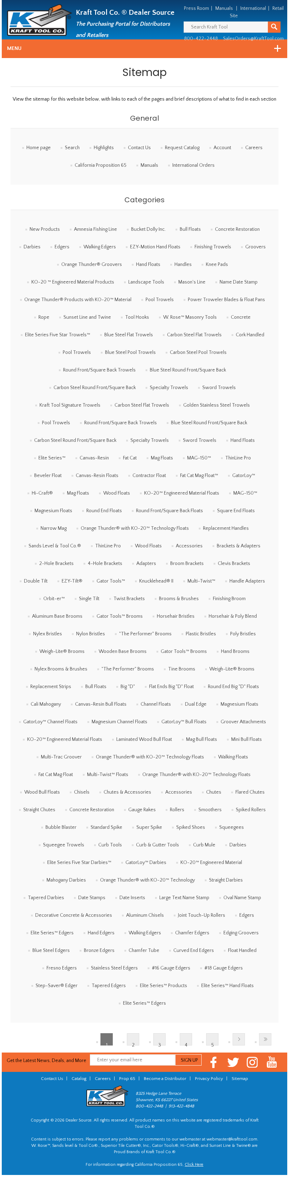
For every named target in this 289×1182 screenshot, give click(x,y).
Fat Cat (130, 458)
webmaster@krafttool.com (232, 1139)
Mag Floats (162, 458)
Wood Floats (116, 493)
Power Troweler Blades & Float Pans (226, 300)
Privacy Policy (209, 1078)
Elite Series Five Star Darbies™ (79, 862)
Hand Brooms (235, 651)
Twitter (233, 1062)
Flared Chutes (250, 792)
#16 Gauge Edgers (171, 968)
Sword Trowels (219, 387)
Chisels (82, 792)
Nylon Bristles (90, 634)
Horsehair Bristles (176, 616)
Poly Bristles (243, 634)
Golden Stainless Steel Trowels (216, 405)
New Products (45, 229)
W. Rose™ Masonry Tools (190, 317)
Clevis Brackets (234, 563)
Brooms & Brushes (179, 599)
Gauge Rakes (142, 810)
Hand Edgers (101, 933)
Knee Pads (217, 264)
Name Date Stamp (239, 282)
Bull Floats (190, 229)
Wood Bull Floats (42, 792)
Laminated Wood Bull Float (144, 739)
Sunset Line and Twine (87, 317)
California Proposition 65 (101, 165)
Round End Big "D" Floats (233, 687)
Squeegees (231, 827)
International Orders (193, 165)
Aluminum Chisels (145, 915)
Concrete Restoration (237, 229)
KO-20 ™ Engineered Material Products (72, 282)
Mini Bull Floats (246, 739)
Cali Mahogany (46, 704)
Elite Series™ (52, 458)
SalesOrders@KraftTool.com (253, 39)
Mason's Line (191, 282)
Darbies (32, 247)
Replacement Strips (50, 687)
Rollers (177, 810)
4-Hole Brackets (105, 563)
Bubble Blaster (60, 827)
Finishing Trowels (213, 247)
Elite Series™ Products (163, 986)
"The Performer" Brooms (145, 634)
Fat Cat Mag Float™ (199, 475)
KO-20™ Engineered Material (211, 862)
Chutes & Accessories (127, 792)
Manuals (224, 8)
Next (239, 1039)
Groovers (255, 247)
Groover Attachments (243, 722)
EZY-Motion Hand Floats (155, 247)
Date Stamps (91, 898)
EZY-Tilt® (72, 581)
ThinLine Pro (238, 458)
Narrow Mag (54, 528)
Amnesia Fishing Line (95, 229)
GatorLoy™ (243, 475)
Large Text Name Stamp (184, 898)
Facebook (214, 1062)
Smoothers (210, 810)
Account (222, 148)
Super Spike (149, 827)
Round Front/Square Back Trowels (99, 370)
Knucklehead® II (156, 581)
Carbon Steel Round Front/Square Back (95, 387)
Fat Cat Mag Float (55, 774)
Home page (38, 148)
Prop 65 (127, 1078)
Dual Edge (196, 704)
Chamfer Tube (144, 950)
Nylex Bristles (47, 634)
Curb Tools (110, 845)
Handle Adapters (247, 581)
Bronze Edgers (99, 950)
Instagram (252, 1062)
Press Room (196, 8)
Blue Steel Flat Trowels (128, 335)
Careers (254, 148)
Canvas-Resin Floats (97, 475)
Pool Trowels (160, 300)
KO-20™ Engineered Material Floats (181, 493)
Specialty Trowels (169, 387)
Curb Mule (204, 845)
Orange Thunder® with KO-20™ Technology (147, 880)
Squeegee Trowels (63, 845)
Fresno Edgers (62, 968)
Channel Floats (156, 704)
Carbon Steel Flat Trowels (194, 335)
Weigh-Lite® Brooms (62, 651)
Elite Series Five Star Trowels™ (57, 335)
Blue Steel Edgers (51, 950)
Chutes (213, 792)
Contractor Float (149, 475)
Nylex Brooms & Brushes (61, 669)
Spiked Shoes (190, 827)
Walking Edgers (100, 247)
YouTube (272, 1062)
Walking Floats (233, 757)
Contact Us (139, 148)
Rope (43, 317)
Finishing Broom (229, 599)
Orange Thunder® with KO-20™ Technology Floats (135, 528)
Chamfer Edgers (192, 933)
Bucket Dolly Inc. (148, 229)
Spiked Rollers (251, 810)
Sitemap (240, 1078)
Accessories (189, 546)
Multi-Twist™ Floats (107, 774)
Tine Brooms (181, 669)
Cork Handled (250, 335)
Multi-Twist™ (201, 581)
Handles (183, 264)
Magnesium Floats (53, 511)
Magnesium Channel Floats (119, 722)
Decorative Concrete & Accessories (73, 915)
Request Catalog (182, 148)
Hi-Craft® (42, 493)
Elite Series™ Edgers (52, 933)
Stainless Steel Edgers (114, 968)
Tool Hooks (137, 317)
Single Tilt (89, 599)
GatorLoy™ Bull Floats (184, 722)
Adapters (146, 563)
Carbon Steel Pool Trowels (198, 352)
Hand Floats (148, 264)
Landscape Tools (146, 282)
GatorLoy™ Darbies (145, 862)
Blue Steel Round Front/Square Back (188, 370)
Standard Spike (106, 827)
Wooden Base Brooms (123, 651)
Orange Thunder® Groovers (91, 264)
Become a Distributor (165, 1078)
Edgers (62, 247)
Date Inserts (132, 898)
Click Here (194, 1164)
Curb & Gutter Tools (157, 845)
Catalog (79, 1078)
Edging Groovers (241, 933)
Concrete (241, 317)
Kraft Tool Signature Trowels (69, 405)
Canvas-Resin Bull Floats (101, 704)
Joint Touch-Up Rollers (201, 915)
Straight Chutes (39, 810)
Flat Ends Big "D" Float (171, 687)
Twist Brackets (129, 599)
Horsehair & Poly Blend (233, 616)
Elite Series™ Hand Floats (227, 986)
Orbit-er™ (54, 599)
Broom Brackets (187, 563)
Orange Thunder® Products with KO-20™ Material (77, 300)
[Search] (274, 27)
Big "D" (128, 687)
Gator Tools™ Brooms (120, 616)
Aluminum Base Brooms (57, 616)
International (253, 8)
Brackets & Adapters (238, 546)
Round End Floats (104, 511)
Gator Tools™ (111, 581)
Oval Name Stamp (242, 898)
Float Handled (242, 950)
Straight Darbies (226, 880)
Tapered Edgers (109, 986)
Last (265, 1039)
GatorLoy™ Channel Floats (50, 722)
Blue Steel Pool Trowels (130, 352)
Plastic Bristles (201, 634)
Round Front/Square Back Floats (169, 511)
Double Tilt (36, 581)
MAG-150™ (199, 458)
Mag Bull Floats (201, 739)
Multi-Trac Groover (61, 757)
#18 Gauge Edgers (223, 968)
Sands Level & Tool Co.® (55, 546)
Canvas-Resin (94, 458)
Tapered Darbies (46, 898)
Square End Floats (236, 511)
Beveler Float (48, 475)
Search (72, 148)
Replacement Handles (226, 528)
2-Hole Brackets (56, 563)
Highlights (104, 148)
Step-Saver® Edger (57, 986)
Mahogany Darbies (66, 880)
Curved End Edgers (193, 950)
